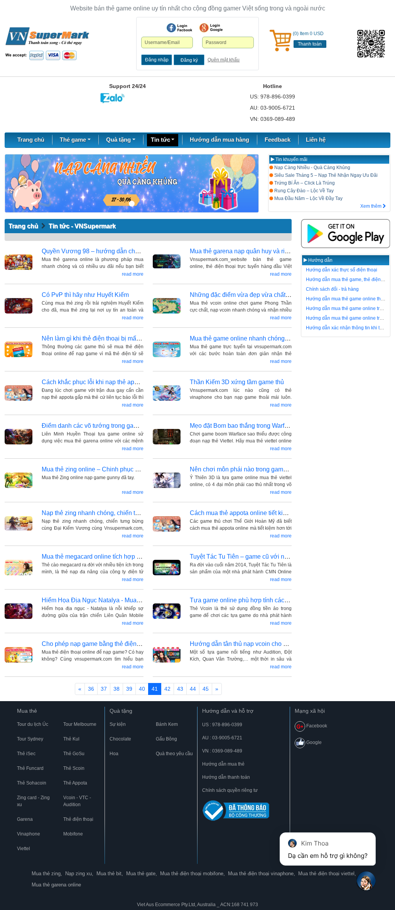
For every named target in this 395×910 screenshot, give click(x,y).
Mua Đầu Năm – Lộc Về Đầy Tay (308, 198)
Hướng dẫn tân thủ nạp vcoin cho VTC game (251, 644)
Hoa (114, 753)
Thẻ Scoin (73, 768)
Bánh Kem (167, 724)
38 (116, 689)
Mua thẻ (27, 711)
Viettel (23, 848)
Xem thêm (371, 206)
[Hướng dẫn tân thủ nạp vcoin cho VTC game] (167, 655)
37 (104, 689)
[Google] (211, 28)
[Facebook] (179, 28)
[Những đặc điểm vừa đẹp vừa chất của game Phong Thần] (167, 306)
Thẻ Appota (75, 783)
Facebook (316, 726)
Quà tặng (121, 711)
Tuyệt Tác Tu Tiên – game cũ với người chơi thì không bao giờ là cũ (283, 556)
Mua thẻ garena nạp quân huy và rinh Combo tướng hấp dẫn (273, 251)
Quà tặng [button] (118, 139)
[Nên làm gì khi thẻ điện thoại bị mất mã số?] (18, 350)
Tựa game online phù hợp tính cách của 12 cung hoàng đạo (272, 600)
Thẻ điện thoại (78, 819)
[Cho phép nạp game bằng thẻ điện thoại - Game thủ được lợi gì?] (18, 655)
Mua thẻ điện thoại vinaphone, (261, 873)
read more (132, 274)
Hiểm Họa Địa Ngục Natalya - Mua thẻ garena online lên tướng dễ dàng (140, 600)
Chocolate (120, 739)
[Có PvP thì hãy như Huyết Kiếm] (18, 306)
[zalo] (373, 43)
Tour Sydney (30, 739)
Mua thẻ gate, (141, 873)
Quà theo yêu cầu (174, 753)
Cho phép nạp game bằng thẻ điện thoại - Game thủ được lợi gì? (130, 644)
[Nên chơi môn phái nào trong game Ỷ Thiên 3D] (167, 480)
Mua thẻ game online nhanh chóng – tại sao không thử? (266, 338)
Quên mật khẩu (224, 60)
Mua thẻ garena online (56, 885)
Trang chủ (30, 139)
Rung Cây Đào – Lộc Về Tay (303, 190)
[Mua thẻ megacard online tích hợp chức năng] (18, 568)
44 (193, 689)
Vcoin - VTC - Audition (77, 801)
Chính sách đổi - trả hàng (332, 289)
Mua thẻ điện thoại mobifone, (192, 873)
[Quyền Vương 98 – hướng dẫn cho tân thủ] (18, 262)
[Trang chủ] (47, 43)
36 (91, 689)
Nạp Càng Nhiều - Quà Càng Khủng (311, 167)
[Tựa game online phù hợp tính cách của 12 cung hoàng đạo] (167, 611)
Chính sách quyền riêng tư (230, 790)
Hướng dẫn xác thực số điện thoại (341, 270)
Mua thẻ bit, (109, 873)
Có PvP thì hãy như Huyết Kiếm (85, 294)
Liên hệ (316, 139)
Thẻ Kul (71, 739)
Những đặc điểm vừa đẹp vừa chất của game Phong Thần (269, 294)
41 (155, 689)
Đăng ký (189, 60)
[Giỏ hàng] (280, 40)
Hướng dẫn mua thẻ (223, 764)
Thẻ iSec (26, 753)
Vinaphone (28, 834)
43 (180, 689)
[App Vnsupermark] (345, 233)
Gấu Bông (166, 739)
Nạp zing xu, (79, 873)
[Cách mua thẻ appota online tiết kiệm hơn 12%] (167, 524)
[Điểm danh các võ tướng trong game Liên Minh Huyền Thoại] (18, 437)
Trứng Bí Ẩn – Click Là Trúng (304, 183)
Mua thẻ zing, (47, 873)
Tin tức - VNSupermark (82, 226)
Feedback (277, 139)
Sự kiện (118, 724)
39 (129, 689)
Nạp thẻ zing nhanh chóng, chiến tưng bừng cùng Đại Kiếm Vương (134, 513)
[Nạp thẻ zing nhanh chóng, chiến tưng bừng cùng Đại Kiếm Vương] (18, 524)
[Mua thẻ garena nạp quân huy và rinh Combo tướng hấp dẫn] (167, 262)
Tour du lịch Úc (32, 724)
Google (313, 742)
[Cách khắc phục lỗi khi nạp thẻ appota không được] (18, 393)
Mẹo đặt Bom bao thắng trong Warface (242, 425)
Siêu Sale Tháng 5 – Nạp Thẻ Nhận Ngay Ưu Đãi (325, 175)
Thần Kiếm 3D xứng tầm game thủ (237, 382)
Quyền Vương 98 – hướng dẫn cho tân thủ (100, 251)
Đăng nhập (157, 60)
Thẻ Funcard (30, 768)
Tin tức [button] (160, 139)
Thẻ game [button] (73, 139)
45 (206, 689)
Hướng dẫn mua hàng (219, 139)
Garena (25, 819)
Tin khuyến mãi (290, 159)
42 (167, 689)
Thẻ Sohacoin (31, 783)
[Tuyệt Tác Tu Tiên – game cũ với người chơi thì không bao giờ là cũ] (167, 568)
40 (142, 689)
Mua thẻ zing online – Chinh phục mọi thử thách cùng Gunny (124, 469)
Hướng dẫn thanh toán (226, 777)
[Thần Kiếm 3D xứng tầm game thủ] (167, 393)
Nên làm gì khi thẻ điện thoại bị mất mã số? (100, 338)
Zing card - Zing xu (33, 801)
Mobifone (73, 834)
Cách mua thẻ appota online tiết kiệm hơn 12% (254, 513)
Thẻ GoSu (73, 753)
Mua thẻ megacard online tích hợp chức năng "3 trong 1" (119, 556)
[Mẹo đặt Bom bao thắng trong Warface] (167, 437)
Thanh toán (310, 44)
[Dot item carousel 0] (132, 204)
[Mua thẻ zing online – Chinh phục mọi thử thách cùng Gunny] (18, 480)
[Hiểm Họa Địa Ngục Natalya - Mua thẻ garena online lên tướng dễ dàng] (18, 611)
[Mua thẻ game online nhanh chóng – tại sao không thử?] (167, 350)
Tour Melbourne (79, 724)
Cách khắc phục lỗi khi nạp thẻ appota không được (111, 382)
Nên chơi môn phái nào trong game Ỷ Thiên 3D (254, 469)
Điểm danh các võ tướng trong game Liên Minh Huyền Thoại (125, 425)
